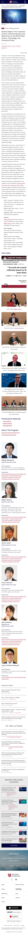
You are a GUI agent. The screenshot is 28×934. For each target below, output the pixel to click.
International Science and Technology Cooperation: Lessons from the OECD (14, 824)
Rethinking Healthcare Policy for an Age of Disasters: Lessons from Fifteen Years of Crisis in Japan (14, 718)
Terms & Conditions (8, 925)
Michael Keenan (7, 423)
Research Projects (20, 884)
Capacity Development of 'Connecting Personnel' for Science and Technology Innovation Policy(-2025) (11, 477)
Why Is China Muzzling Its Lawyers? (14, 704)
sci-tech (13, 46)
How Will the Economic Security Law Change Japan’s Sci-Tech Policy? (14, 770)
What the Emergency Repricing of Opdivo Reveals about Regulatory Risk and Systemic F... (14, 815)
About (2, 884)
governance (4, 48)
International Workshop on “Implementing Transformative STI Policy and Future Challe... (14, 804)
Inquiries (18, 897)
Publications (4, 893)
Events (3, 897)
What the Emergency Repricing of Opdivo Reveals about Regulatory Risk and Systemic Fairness (14, 754)
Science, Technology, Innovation (11, 5)
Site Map (22, 925)
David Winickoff (7, 425)
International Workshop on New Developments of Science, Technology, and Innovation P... (14, 792)
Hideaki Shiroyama (8, 219)
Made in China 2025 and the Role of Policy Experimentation (14, 691)
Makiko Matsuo (7, 223)
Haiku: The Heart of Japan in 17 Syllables (14, 698)
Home (2, 5)
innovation (18, 46)
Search (3, 901)
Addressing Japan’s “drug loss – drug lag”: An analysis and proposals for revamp (14, 711)
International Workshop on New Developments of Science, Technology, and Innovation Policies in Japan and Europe (14, 734)
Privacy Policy (16, 925)
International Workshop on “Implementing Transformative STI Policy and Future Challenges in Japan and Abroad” (14, 745)
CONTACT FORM (14, 866)
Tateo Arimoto (7, 421)
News (17, 893)
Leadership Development (19, 889)
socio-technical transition (6, 46)
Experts (3, 889)
